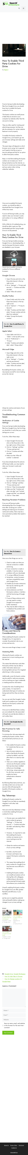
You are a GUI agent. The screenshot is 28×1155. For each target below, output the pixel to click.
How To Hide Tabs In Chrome (13, 976)
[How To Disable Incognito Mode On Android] (18, 912)
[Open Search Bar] (19, 8)
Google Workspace (19, 974)
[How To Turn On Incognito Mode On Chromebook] (7, 912)
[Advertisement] (14, 29)
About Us (6, 1145)
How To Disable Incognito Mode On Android (17, 917)
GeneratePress (14, 1152)
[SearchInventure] (10, 4)
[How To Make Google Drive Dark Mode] (7, 928)
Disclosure (21, 1145)
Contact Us (14, 1148)
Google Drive (9, 974)
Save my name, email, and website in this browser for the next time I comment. (14, 1025)
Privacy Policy (13, 1145)
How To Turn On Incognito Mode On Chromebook (6, 917)
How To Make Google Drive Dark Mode (6, 933)
